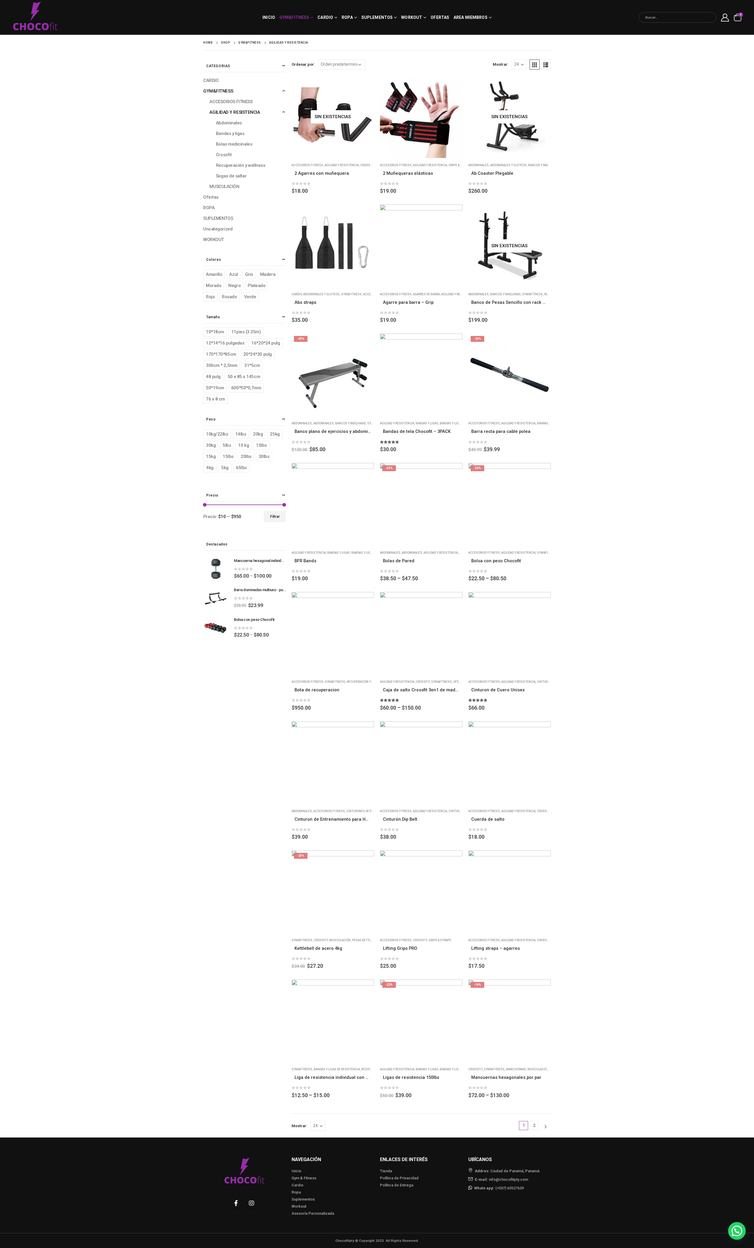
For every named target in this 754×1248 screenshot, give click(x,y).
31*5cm (252, 365)
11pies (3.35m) (246, 331)
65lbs (241, 467)
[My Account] (725, 18)
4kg (210, 467)
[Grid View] (535, 65)
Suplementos (303, 1199)
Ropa (296, 1192)
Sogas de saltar (231, 176)
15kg (211, 456)
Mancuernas (516, 1069)
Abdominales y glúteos (508, 165)
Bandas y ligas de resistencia (337, 1069)
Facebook (236, 1203)
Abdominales (478, 165)
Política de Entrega (396, 1185)
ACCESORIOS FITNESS (307, 165)
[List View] (546, 65)
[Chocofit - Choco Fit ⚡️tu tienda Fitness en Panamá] (35, 17)
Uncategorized (217, 229)
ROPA (347, 17)
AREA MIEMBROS (470, 17)
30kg (211, 445)
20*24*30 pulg (257, 354)
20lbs (246, 456)
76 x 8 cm (215, 399)
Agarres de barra (426, 294)
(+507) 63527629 (509, 1188)
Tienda (386, 1171)
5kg (225, 467)
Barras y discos (549, 423)
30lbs (264, 456)
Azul (233, 274)
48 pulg (213, 376)
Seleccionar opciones (452, 85)
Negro (234, 285)
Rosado (229, 296)
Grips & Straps (460, 165)
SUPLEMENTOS (377, 17)
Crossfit (367, 165)
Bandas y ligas (427, 423)
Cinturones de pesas (362, 811)
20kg (258, 434)
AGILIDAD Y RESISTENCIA (342, 165)
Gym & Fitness (304, 1178)
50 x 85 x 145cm (244, 376)
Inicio (296, 1171)
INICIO (268, 17)
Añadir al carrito (364, 214)
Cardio (297, 1185)
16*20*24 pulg (265, 343)
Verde (250, 296)
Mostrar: (501, 64)
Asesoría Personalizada (313, 1213)
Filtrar (275, 517)
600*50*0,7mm (246, 387)
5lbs (227, 445)
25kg (275, 434)
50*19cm (215, 387)
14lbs (240, 434)
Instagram (251, 1203)
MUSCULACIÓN (339, 940)
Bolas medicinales (234, 144)
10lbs (261, 445)
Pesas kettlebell (365, 940)
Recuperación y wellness (366, 681)
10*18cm (215, 331)
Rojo (210, 296)
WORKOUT (411, 17)
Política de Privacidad (399, 1178)
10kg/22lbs (217, 434)
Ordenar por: (303, 64)
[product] (421, 116)
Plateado (256, 285)
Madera (267, 274)
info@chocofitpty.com (508, 1179)
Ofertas (440, 17)
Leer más (364, 85)
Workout (299, 1206)
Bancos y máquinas (543, 165)
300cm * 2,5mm (221, 365)
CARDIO (325, 17)
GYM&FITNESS (294, 17)
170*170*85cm (221, 354)
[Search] (707, 17)
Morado (213, 285)
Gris (249, 274)
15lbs (228, 456)
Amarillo (214, 274)
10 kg (243, 445)
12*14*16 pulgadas (225, 343)
